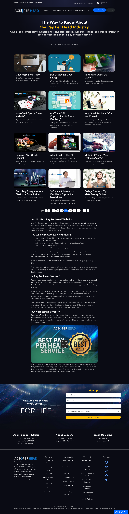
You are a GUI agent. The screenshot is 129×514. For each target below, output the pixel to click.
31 (58, 211)
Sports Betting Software (68, 461)
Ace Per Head (54, 507)
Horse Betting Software (68, 486)
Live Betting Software (68, 493)
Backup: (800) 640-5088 (99, 423)
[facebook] (106, 475)
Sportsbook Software (68, 472)
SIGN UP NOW (93, 417)
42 (84, 211)
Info (89, 10)
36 (79, 211)
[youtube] (106, 466)
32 (62, 211)
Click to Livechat (103, 441)
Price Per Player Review (87, 494)
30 (54, 211)
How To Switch (48, 488)
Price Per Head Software (87, 481)
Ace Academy (80, 10)
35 (74, 211)
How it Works (67, 10)
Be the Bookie (48, 484)
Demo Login (111, 10)
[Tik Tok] (106, 471)
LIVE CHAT (119, 512)
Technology (48, 467)
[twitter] (106, 479)
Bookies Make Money (87, 468)
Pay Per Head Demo (48, 461)
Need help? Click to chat (87, 423)
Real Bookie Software (87, 487)
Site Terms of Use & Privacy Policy (70, 507)
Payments (56, 10)
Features (47, 10)
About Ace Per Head (48, 478)
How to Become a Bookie (87, 474)
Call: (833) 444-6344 (64, 438)
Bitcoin (42, 315)
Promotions (48, 492)
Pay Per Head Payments (48, 472)
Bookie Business (87, 499)
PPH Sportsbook (68, 477)
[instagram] (106, 462)
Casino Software (68, 481)
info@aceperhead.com (103, 438)
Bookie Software (68, 467)
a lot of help (85, 223)
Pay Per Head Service (87, 461)
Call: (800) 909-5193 (79, 3)
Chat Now (90, 3)
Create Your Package (99, 10)
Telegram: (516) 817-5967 (26, 441)
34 (70, 211)
